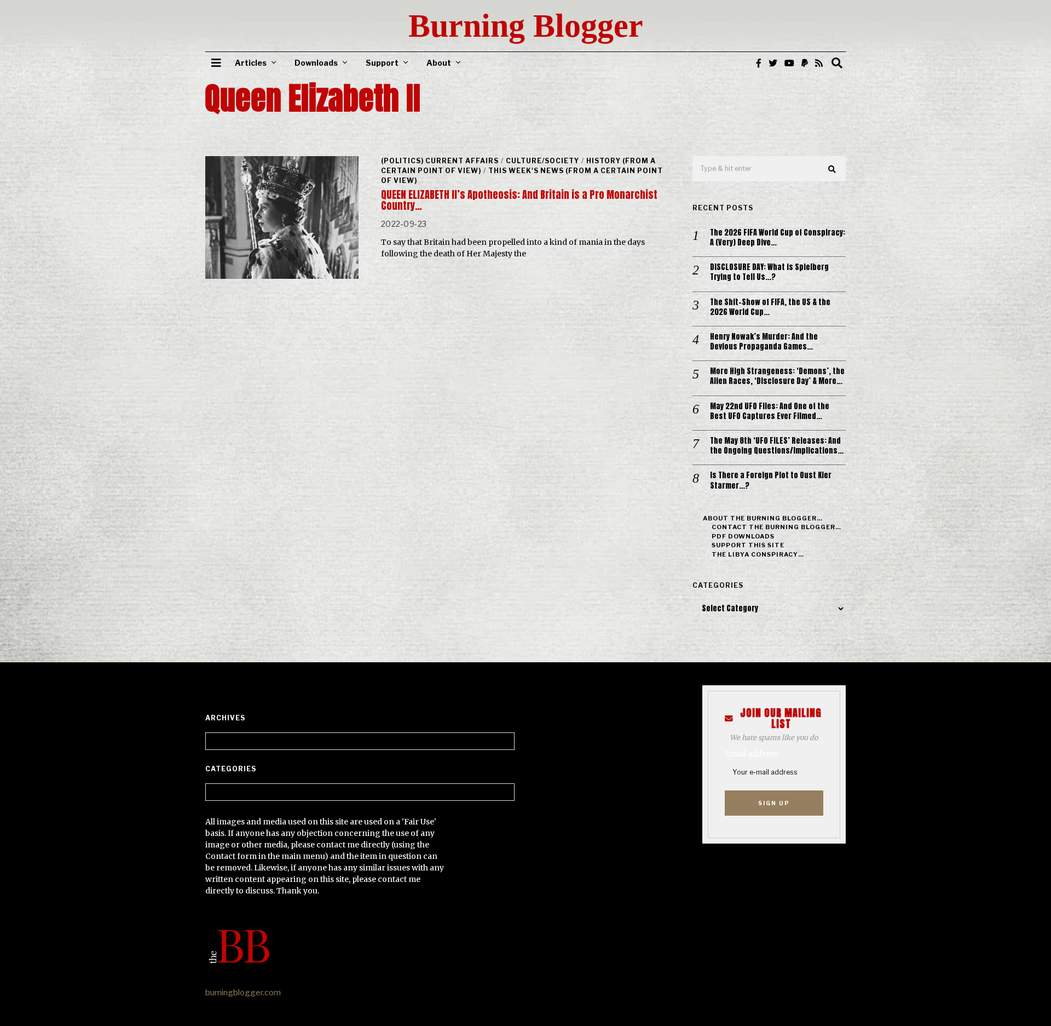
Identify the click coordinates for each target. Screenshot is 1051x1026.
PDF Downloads (743, 536)
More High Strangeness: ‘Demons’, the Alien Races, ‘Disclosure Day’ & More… (777, 376)
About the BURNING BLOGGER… (763, 518)
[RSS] (818, 63)
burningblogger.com (243, 993)
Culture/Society (542, 161)
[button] (832, 169)
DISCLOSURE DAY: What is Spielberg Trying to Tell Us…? (769, 272)
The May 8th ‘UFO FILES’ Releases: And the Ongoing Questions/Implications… (777, 446)
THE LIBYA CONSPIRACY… (758, 554)
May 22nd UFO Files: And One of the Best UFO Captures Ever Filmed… (769, 411)
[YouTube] (789, 63)
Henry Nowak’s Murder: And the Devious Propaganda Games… (764, 342)
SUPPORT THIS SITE (748, 545)
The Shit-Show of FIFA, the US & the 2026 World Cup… (770, 307)
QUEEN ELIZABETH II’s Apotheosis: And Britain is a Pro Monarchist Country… (519, 200)
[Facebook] (758, 63)
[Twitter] (773, 63)
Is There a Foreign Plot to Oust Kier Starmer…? (770, 480)
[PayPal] (805, 63)
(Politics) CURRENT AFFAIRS (440, 161)
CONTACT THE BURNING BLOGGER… (776, 527)
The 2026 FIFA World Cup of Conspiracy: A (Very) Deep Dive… (777, 238)
